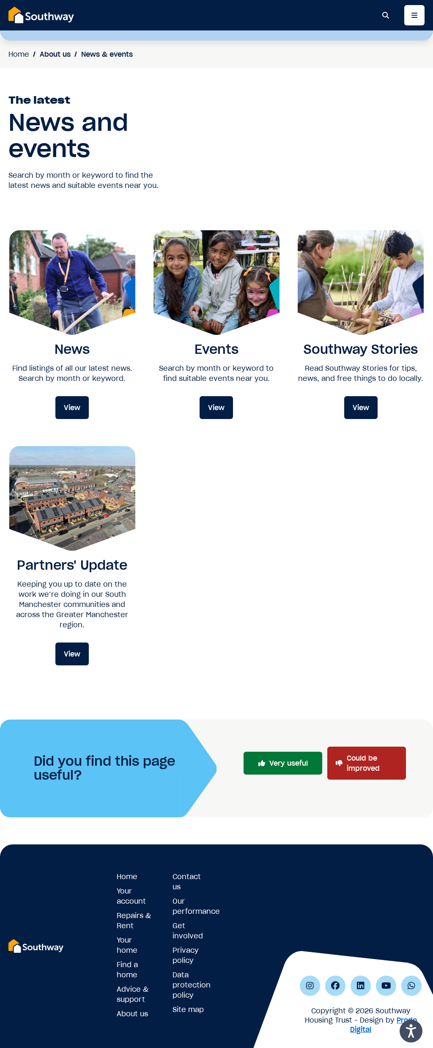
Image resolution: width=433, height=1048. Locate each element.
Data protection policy (192, 985)
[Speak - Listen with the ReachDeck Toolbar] (411, 1031)
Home (18, 54)
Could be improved (363, 763)
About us (55, 54)
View (72, 407)
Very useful (288, 763)
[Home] (41, 15)
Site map (188, 1009)
